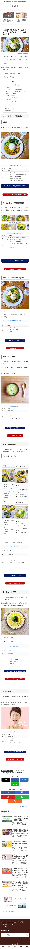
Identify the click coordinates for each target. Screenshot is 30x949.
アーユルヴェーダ (20, 770)
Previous (1, 17)
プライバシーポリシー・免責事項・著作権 (12, 922)
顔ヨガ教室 (8, 110)
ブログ (11, 770)
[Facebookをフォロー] (8, 792)
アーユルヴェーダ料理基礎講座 (14, 89)
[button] (27, 935)
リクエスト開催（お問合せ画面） (12, 73)
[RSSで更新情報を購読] (15, 801)
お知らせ (5, 770)
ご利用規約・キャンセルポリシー (10, 924)
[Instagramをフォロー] (22, 792)
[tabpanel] (8, 17)
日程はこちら (7, 63)
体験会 (8, 87)
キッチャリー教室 (11, 93)
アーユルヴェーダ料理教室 (12, 85)
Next (29, 17)
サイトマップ (4, 926)
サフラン (10, 99)
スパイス (5, 772)
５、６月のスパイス (12, 97)
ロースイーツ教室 (10, 108)
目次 (13, 82)
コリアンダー (11, 106)
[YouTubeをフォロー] (8, 797)
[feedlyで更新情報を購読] (22, 797)
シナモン (10, 104)
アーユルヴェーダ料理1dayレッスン (16, 91)
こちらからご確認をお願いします (14, 165)
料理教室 (20, 772)
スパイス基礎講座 (10, 95)
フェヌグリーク (12, 102)
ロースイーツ (13, 772)
